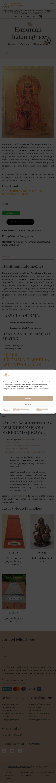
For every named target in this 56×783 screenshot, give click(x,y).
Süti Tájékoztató (6, 409)
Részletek (28, 404)
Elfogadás (28, 398)
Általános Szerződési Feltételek (42, 409)
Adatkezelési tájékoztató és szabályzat (21, 409)
